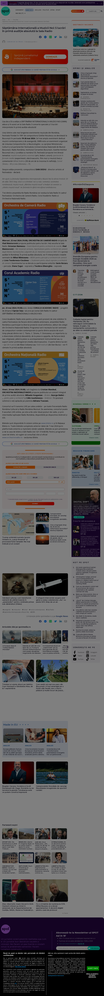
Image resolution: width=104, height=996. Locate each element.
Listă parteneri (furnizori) (56, 975)
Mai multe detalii (20, 966)
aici (16, 983)
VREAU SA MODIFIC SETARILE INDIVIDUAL (92, 975)
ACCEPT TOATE (93, 968)
